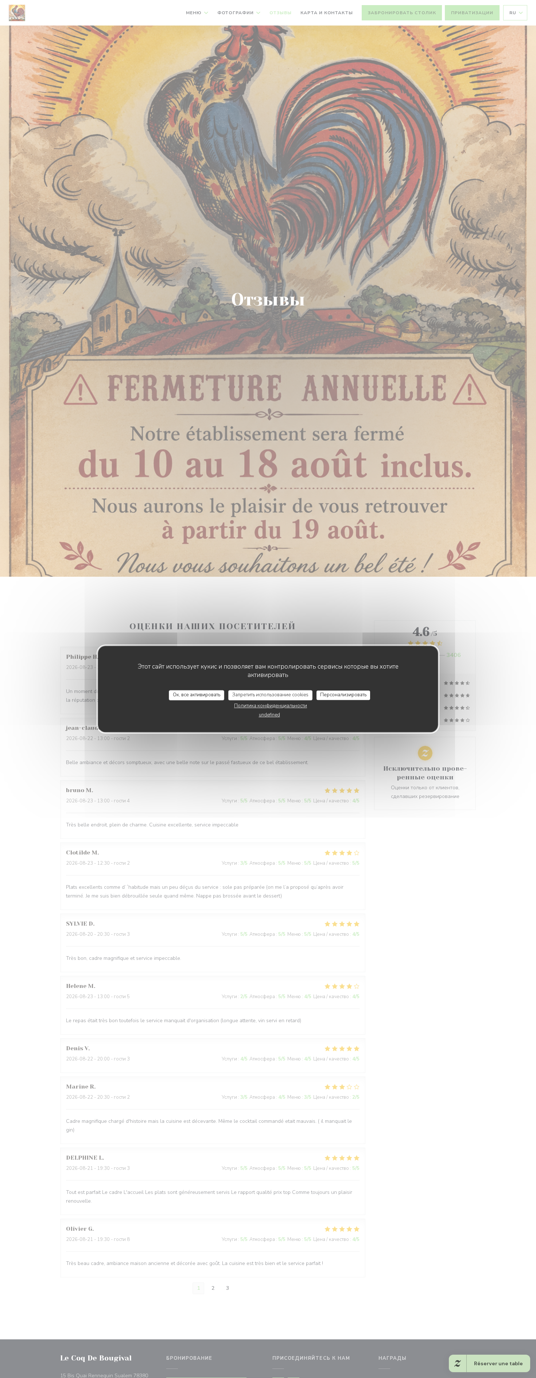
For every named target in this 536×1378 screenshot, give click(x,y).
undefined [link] (269, 715)
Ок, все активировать (196, 695)
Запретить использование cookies (270, 695)
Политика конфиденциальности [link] (270, 705)
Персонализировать (343, 695)
